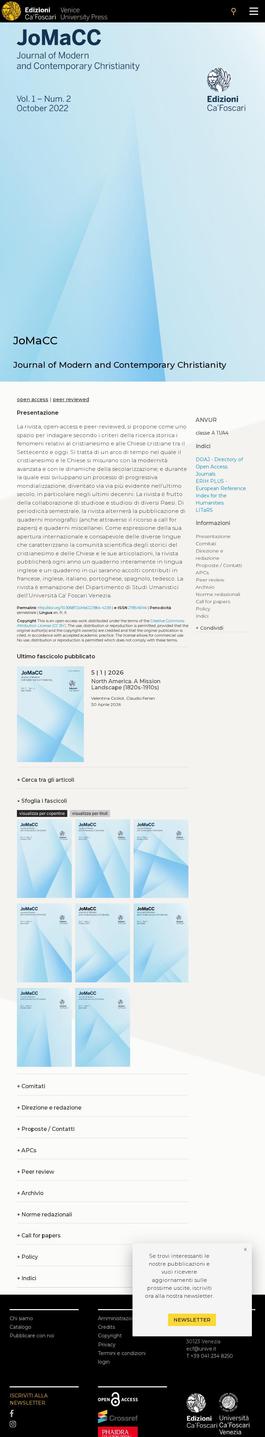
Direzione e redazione (49, 1108)
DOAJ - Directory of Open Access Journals (219, 466)
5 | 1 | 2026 (107, 672)
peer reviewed (71, 399)
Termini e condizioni (122, 1353)
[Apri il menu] (254, 11)
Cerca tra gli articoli (45, 780)
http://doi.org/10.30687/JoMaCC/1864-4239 (74, 608)
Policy (203, 609)
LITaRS (204, 510)
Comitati (31, 1086)
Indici (202, 616)
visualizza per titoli (90, 813)
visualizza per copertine (42, 813)
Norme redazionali (44, 1214)
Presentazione (213, 536)
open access (32, 399)
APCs (27, 1150)
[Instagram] (44, 1424)
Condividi (209, 628)
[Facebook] (44, 1413)
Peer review (35, 1172)
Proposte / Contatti (46, 1129)
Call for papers (39, 1235)
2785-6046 (137, 608)
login (104, 1362)
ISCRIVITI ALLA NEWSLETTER (29, 1399)
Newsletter (192, 1320)
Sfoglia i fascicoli (42, 801)
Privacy (107, 1345)
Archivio (30, 1193)
